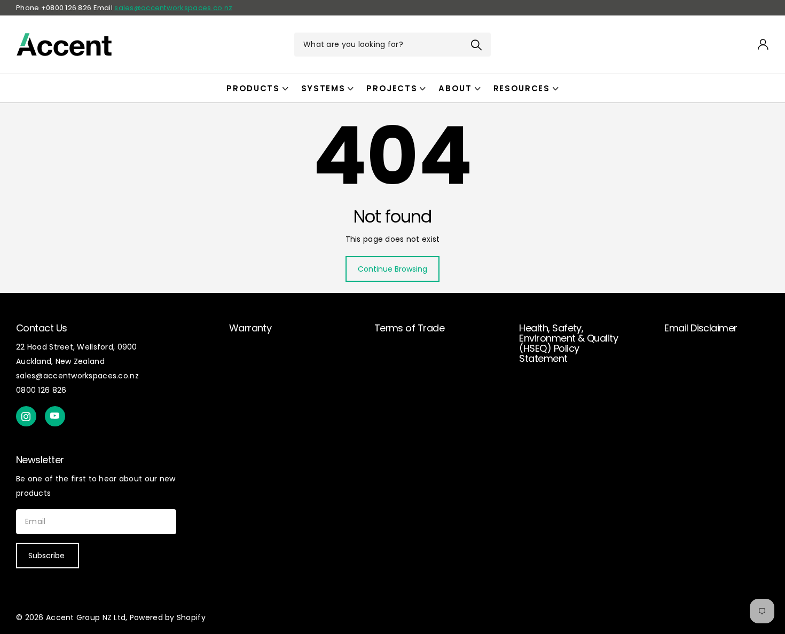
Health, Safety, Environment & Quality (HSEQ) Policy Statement (568, 343)
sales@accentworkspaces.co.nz (173, 8)
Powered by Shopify (168, 617)
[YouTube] (55, 416)
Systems (323, 88)
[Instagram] (26, 416)
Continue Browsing (392, 269)
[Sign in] (763, 45)
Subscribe (47, 555)
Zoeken (476, 45)
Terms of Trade (409, 328)
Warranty (250, 328)
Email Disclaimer (700, 328)
